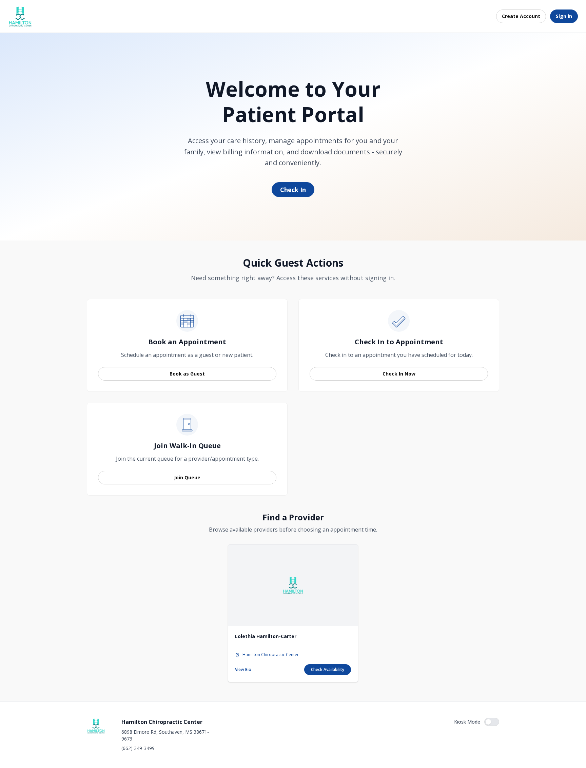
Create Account (521, 16)
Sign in (564, 16)
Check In (293, 190)
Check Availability (327, 669)
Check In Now (399, 373)
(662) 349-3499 (138, 748)
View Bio (243, 669)
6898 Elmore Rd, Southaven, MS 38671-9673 (165, 735)
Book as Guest (187, 373)
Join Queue (187, 477)
